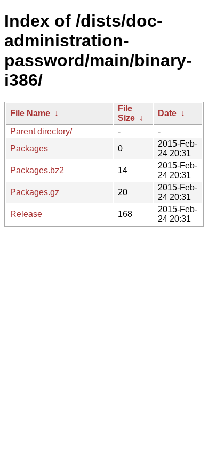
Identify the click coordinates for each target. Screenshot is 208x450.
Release (26, 214)
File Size (126, 113)
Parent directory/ (41, 131)
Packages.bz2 (37, 170)
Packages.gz (34, 192)
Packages (29, 148)
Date (167, 113)
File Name (30, 113)
